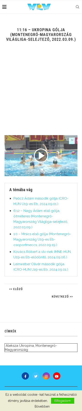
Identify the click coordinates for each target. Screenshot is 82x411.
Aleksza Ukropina (20, 346)
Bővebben (42, 406)
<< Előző (16, 289)
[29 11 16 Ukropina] (41, 155)
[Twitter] (35, 376)
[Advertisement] (41, 92)
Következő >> (62, 296)
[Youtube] (56, 376)
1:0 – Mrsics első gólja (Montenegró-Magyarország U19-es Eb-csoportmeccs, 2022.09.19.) (42, 239)
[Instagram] (46, 376)
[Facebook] (25, 376)
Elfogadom (62, 401)
